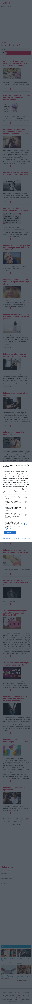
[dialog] (16, 502)
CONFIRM (10, 532)
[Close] (28, 465)
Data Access (16, 538)
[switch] (25, 502)
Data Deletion (6, 538)
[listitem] (16, 497)
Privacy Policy (26, 538)
